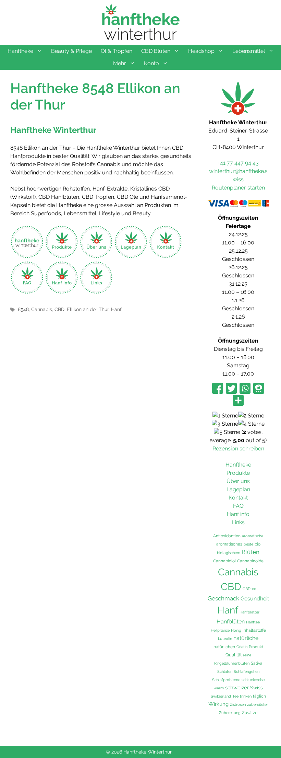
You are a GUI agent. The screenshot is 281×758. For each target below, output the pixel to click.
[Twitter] (231, 389)
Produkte (238, 473)
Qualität (233, 654)
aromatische (252, 536)
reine (247, 655)
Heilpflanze (220, 630)
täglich (259, 696)
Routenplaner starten (238, 187)
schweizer (237, 688)
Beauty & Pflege (71, 51)
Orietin (241, 647)
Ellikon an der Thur (88, 309)
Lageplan (238, 489)
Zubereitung (230, 713)
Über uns (238, 481)
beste (248, 544)
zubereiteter (257, 704)
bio (257, 544)
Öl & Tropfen (116, 51)
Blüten (250, 552)
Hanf (116, 309)
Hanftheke (20, 51)
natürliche (245, 638)
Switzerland (221, 696)
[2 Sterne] (251, 416)
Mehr (119, 63)
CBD (59, 309)
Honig (236, 630)
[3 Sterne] (225, 424)
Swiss (256, 687)
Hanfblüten (231, 621)
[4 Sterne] (251, 424)
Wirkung (218, 704)
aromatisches (229, 544)
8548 (23, 309)
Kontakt (238, 497)
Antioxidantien (227, 535)
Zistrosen (238, 704)
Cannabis (41, 309)
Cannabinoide (250, 560)
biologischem (228, 553)
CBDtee (249, 589)
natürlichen (224, 646)
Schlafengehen (246, 671)
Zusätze (249, 712)
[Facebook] (217, 389)
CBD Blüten (155, 51)
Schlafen (224, 671)
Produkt (256, 647)
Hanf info (238, 514)
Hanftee (253, 622)
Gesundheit (255, 598)
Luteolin (225, 638)
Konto (151, 63)
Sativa (256, 663)
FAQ (238, 506)
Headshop (201, 51)
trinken (246, 696)
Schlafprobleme (226, 680)
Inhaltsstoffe (254, 630)
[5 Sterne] (227, 432)
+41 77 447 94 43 (238, 163)
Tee (235, 696)
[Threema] (259, 389)
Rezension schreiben (238, 448)
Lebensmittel (248, 51)
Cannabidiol (224, 561)
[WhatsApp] (245, 389)
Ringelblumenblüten (231, 663)
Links (238, 522)
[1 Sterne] (225, 416)
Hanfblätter (249, 612)
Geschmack (223, 598)
